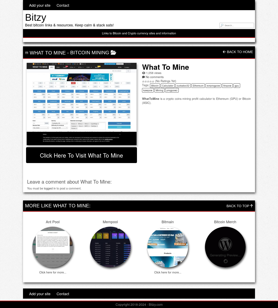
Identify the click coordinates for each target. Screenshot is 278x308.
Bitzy (35, 17)
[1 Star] (143, 81)
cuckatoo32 (183, 85)
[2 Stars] (145, 81)
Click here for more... (52, 272)
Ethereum (198, 85)
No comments (155, 77)
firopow (227, 85)
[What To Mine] (81, 104)
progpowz (171, 90)
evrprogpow (213, 85)
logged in (50, 188)
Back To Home (239, 52)
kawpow (147, 90)
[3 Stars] (148, 81)
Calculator (167, 85)
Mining (159, 90)
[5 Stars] (153, 81)
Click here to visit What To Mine (81, 155)
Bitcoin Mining (89, 52)
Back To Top (238, 206)
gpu (237, 85)
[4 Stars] (150, 81)
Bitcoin (155, 85)
